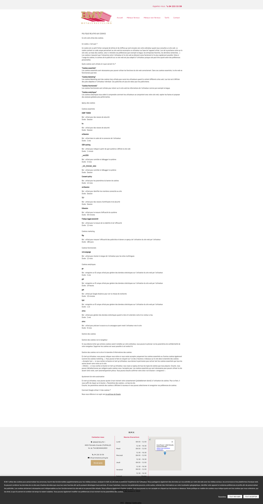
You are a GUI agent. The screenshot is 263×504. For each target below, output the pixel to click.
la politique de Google (113, 394)
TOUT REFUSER (234, 497)
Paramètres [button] (222, 497)
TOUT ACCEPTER (251, 497)
